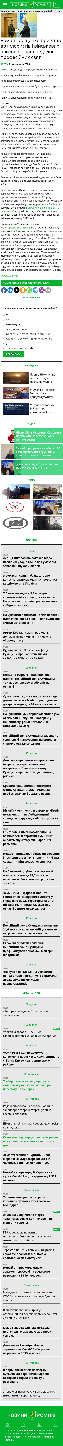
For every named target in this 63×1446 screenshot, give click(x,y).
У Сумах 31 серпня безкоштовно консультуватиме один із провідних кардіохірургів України (30, 579)
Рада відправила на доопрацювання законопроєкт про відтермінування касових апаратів (28, 1110)
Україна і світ (31, 993)
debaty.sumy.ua (9, 275)
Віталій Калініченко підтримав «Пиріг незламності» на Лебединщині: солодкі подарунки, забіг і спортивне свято (31, 816)
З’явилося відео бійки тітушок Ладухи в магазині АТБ (37, 466)
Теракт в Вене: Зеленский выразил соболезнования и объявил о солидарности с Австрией (28, 1254)
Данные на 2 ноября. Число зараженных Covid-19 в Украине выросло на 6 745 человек (26, 1349)
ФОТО (31, 480)
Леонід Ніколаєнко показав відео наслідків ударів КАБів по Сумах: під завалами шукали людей (29, 562)
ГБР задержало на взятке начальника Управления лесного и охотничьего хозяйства (27, 1236)
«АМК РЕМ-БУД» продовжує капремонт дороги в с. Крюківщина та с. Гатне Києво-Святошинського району (31, 1058)
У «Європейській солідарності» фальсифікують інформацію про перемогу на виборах (27, 1085)
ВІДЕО (31, 424)
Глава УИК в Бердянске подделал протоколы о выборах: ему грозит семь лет (28, 1331)
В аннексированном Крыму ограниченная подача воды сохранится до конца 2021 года (30, 1314)
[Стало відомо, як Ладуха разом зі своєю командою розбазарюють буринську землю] (15, 491)
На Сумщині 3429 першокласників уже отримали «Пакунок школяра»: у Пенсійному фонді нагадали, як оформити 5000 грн (31, 720)
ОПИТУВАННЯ (31, 297)
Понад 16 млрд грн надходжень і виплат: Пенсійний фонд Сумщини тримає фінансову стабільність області (29, 681)
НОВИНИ (31, 540)
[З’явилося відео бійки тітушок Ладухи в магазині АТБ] (47, 507)
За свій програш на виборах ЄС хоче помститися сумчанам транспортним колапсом (38, 451)
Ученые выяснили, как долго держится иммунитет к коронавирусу (29, 1393)
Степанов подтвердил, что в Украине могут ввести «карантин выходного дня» (30, 1141)
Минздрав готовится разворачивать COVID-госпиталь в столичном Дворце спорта (29, 1296)
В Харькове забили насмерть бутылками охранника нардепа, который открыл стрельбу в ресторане (26, 1376)
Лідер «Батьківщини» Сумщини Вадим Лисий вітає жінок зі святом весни (38, 435)
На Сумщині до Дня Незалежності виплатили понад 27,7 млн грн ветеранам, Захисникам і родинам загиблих (28, 877)
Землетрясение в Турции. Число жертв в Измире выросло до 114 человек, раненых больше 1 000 (27, 1159)
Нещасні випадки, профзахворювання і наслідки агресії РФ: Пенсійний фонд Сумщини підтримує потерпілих (31, 858)
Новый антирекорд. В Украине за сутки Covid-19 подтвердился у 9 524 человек (29, 1176)
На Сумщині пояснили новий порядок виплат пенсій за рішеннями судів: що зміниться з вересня (31, 619)
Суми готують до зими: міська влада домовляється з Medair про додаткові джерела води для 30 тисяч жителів (30, 700)
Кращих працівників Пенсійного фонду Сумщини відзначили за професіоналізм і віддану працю (27, 790)
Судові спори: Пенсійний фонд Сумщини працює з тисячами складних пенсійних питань (25, 654)
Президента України (19, 227)
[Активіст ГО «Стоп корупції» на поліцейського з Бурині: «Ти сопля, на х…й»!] (15, 523)
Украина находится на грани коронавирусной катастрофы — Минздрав (26, 1201)
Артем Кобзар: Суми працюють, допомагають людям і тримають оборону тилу (27, 636)
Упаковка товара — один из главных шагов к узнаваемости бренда (29, 1034)
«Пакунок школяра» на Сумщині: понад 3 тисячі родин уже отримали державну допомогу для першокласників (30, 978)
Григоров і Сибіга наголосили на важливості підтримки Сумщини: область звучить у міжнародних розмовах (28, 838)
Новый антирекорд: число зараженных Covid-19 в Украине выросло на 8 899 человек (26, 1271)
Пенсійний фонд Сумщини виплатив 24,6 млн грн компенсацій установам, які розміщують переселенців (30, 929)
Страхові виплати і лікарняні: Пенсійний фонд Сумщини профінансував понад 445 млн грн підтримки (28, 949)
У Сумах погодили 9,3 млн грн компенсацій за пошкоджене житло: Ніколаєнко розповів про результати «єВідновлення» (30, 599)
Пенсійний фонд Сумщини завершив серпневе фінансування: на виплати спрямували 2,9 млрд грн (30, 739)
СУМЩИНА (31, 365)
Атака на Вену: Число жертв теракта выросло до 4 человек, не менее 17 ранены (28, 1219)
